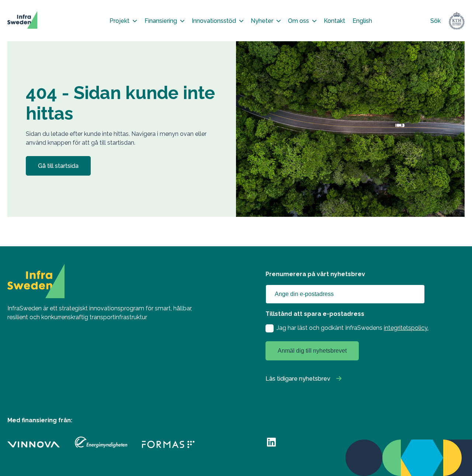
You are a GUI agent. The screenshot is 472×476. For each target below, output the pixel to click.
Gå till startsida (58, 165)
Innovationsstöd (214, 20)
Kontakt (334, 20)
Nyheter (262, 20)
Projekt (119, 20)
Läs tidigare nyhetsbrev (298, 378)
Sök (435, 20)
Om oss (298, 20)
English (362, 20)
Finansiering (161, 20)
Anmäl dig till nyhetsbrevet (312, 351)
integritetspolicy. (406, 327)
